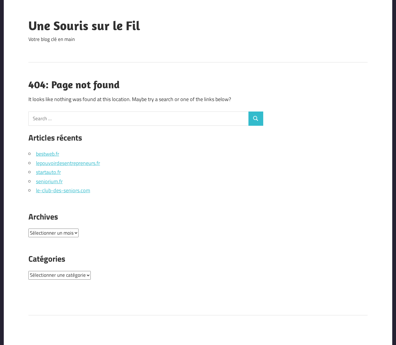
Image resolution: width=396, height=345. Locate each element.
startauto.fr (48, 172)
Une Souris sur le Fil (84, 25)
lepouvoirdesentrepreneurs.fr (68, 163)
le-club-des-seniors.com (63, 190)
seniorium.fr (49, 181)
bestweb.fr (47, 154)
